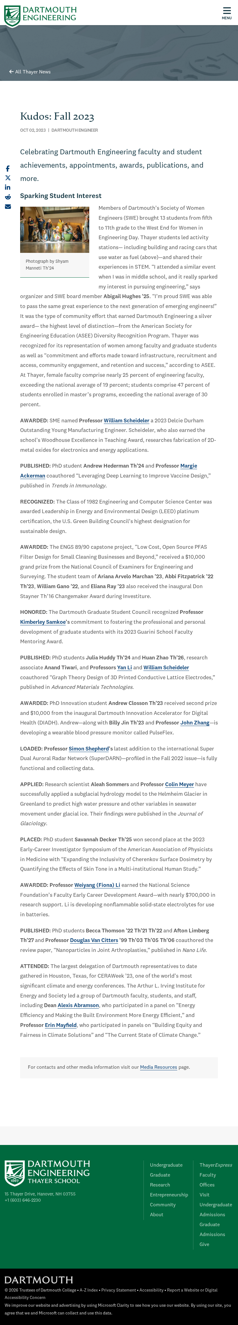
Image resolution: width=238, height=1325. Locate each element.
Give (204, 1244)
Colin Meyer (179, 784)
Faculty (208, 1175)
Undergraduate (166, 1165)
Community (163, 1205)
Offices (207, 1185)
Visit (204, 1195)
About (156, 1215)
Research (160, 1185)
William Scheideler (126, 421)
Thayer (216, 1165)
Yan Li (124, 668)
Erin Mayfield (61, 1025)
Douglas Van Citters (94, 940)
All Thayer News (33, 72)
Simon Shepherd (89, 749)
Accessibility (151, 1290)
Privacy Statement (118, 1290)
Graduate (160, 1175)
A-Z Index (89, 1290)
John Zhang (194, 723)
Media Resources (158, 1067)
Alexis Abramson (78, 1005)
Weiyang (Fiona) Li (97, 885)
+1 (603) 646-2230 (23, 1200)
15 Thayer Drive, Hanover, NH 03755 (40, 1194)
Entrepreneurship (169, 1195)
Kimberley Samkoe (43, 622)
